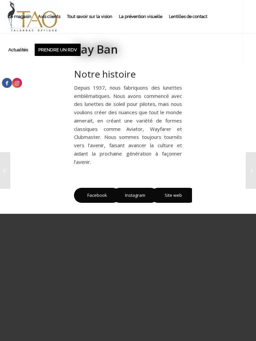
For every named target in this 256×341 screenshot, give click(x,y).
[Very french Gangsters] (5, 170)
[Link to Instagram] (17, 83)
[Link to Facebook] (7, 83)
